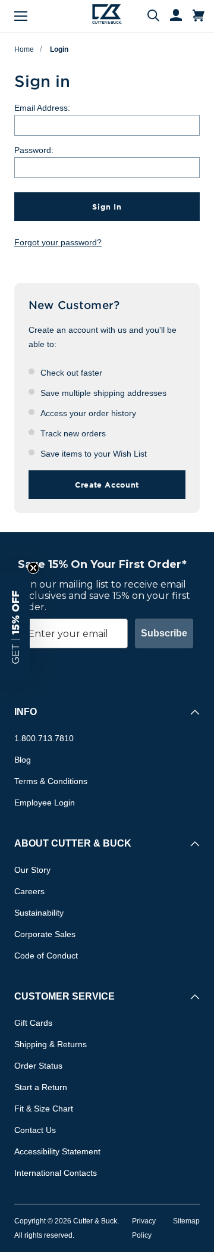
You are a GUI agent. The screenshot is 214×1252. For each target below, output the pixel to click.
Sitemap (186, 1221)
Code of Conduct (46, 955)
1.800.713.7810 (44, 738)
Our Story (32, 870)
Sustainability (39, 912)
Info (25, 712)
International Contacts (55, 1173)
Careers (29, 891)
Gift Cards (33, 1023)
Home (24, 49)
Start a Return (40, 1087)
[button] (15, 626)
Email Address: (42, 108)
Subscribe (164, 633)
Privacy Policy (144, 1228)
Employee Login (44, 802)
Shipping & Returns (50, 1044)
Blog (22, 759)
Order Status (38, 1065)
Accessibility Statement (57, 1151)
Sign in (106, 206)
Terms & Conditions (50, 781)
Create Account (107, 484)
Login (59, 49)
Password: (34, 150)
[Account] (170, 16)
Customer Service (64, 996)
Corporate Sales (44, 934)
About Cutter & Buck (72, 843)
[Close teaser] (33, 568)
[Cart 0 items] (198, 16)
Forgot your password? (58, 242)
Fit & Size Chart (43, 1108)
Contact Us (35, 1130)
